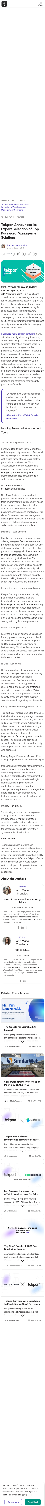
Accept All (33, 1502)
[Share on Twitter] (29, 254)
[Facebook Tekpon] (26, 927)
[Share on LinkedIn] (18, 254)
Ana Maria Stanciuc (17, 245)
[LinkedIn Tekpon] (22, 927)
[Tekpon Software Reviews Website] (4, 3)
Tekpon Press (16, 200)
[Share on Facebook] (24, 254)
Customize (13, 1502)
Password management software (18, 334)
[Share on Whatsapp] (35, 254)
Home (4, 200)
